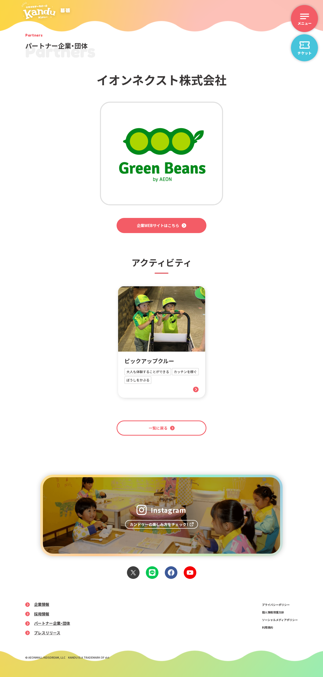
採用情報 (41, 613)
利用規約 (267, 627)
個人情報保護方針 (273, 612)
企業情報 (41, 604)
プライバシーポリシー (276, 605)
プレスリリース (47, 632)
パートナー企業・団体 (52, 623)
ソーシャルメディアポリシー (280, 620)
